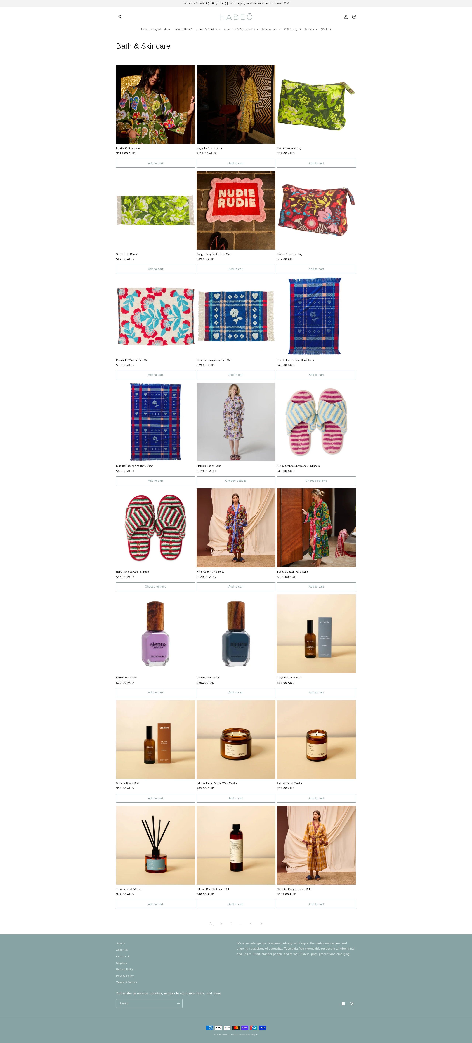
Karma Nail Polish (126, 677)
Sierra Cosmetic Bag (289, 148)
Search (120, 943)
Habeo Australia (230, 1035)
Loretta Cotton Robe (128, 148)
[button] (120, 17)
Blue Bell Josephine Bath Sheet (134, 466)
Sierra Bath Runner (127, 254)
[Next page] (261, 923)
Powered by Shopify (248, 1035)
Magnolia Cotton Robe (209, 148)
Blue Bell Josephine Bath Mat (214, 360)
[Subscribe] (178, 1003)
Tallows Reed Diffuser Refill (213, 889)
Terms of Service (127, 982)
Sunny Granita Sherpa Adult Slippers (298, 466)
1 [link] (211, 923)
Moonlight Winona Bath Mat (132, 360)
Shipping (121, 962)
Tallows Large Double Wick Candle (217, 783)
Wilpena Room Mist (127, 783)
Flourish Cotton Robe (209, 466)
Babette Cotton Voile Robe (292, 571)
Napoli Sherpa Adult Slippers (133, 571)
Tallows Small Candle (289, 783)
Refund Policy (125, 969)
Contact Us (123, 956)
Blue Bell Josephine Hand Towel (296, 360)
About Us (122, 949)
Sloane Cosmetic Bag (289, 254)
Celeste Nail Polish (208, 677)
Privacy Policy (125, 975)
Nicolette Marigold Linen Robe (294, 889)
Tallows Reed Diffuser (129, 889)
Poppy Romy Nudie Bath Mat (213, 254)
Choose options (236, 480)
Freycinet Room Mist (289, 677)
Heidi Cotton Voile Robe (210, 571)
